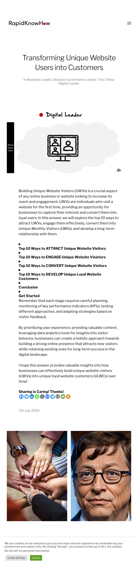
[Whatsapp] (37, 396)
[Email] (63, 396)
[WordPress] (58, 396)
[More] (68, 396)
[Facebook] (21, 396)
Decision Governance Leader (74, 79)
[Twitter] (26, 396)
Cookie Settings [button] (16, 557)
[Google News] (47, 396)
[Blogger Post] (42, 396)
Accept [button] (36, 557)
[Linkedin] (31, 396)
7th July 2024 (29, 410)
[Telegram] (52, 396)
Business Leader (39, 79)
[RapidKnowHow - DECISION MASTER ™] (62, 23)
